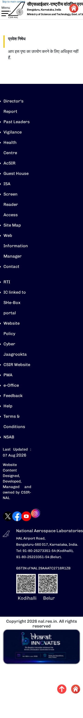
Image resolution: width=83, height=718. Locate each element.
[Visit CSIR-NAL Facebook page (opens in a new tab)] (12, 516)
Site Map (12, 225)
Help (7, 406)
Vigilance (12, 132)
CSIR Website (16, 364)
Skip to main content (13, 1)
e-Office (11, 385)
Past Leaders (16, 121)
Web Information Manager (15, 246)
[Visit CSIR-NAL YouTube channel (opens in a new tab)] (21, 516)
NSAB (8, 437)
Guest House (16, 173)
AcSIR (9, 163)
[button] (3, 13)
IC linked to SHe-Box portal (14, 302)
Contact (11, 266)
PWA (7, 374)
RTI (6, 281)
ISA (6, 183)
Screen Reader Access (10, 204)
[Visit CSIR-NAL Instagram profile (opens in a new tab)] (31, 516)
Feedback (13, 395)
